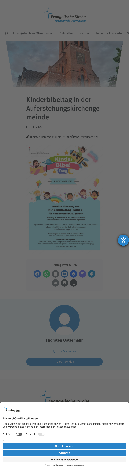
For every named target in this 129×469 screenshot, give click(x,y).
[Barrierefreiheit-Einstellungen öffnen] (123, 240)
